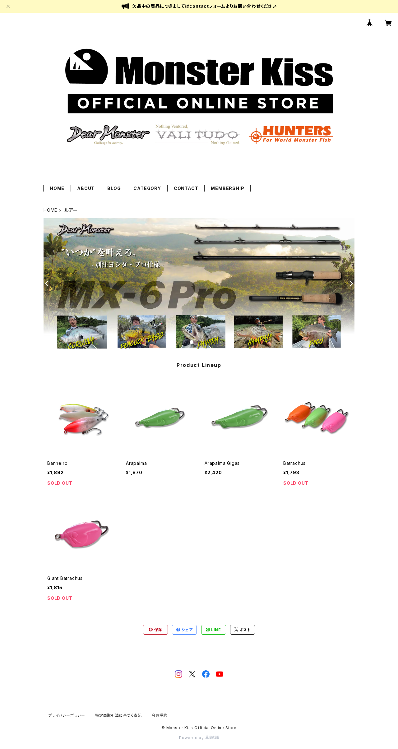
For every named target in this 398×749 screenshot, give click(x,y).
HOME (57, 188)
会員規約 (160, 715)
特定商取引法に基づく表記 (118, 715)
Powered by (192, 737)
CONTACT (186, 188)
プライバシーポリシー (67, 715)
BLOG (114, 188)
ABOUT (86, 188)
